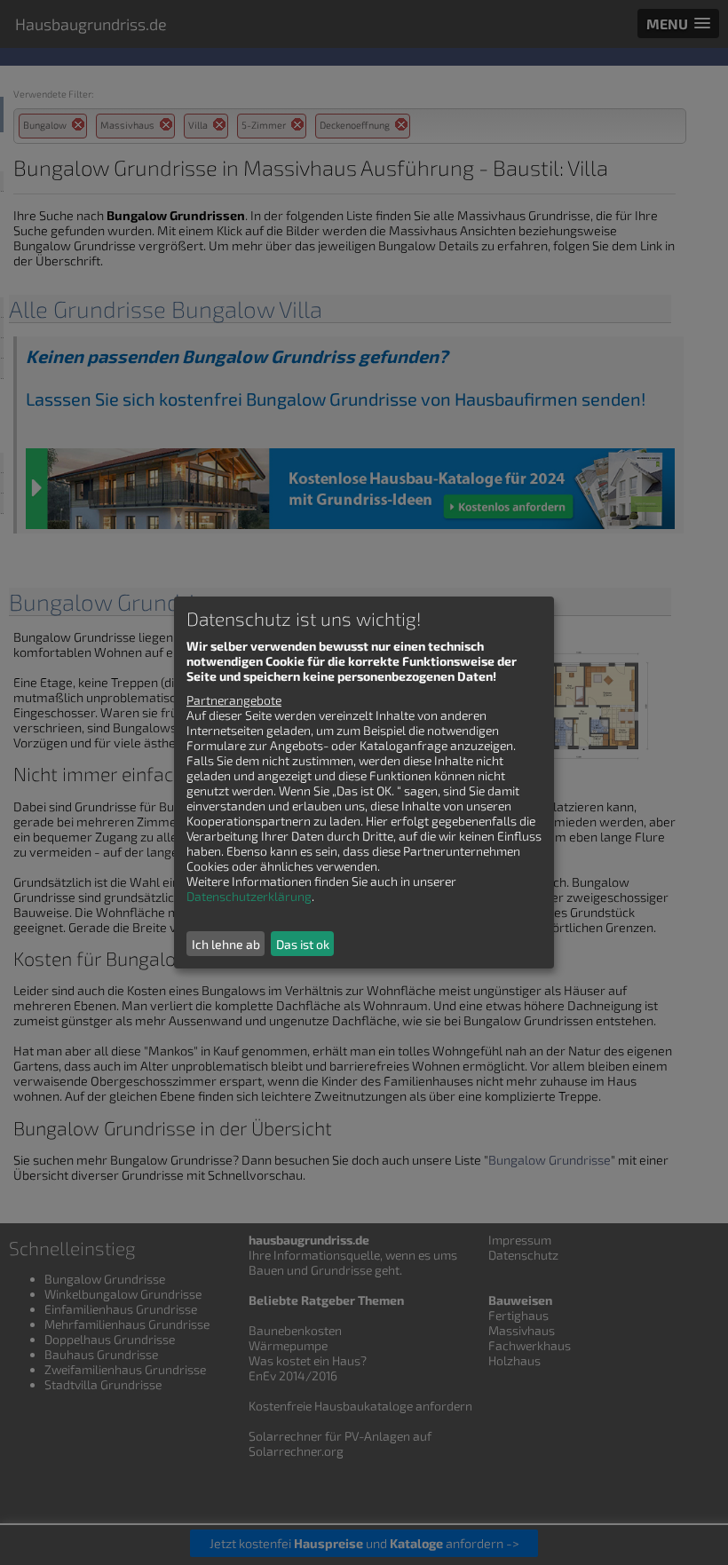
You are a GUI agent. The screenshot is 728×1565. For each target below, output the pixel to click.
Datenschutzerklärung (249, 896)
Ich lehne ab (226, 944)
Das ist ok (302, 944)
